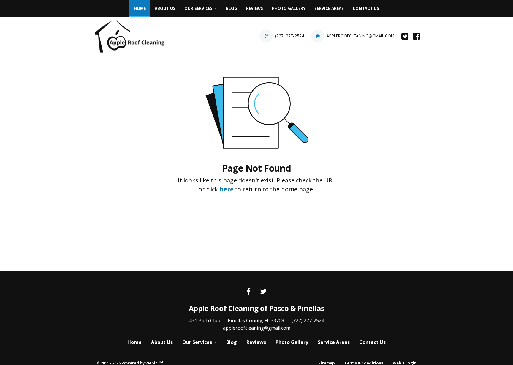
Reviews (254, 8)
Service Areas (329, 8)
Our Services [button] (199, 8)
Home (142, 8)
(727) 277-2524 (289, 36)
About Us (165, 8)
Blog (231, 8)
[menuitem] (139, 8)
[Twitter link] (263, 291)
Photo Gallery (288, 8)
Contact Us (366, 8)
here (226, 189)
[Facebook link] (248, 291)
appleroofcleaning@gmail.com (360, 36)
